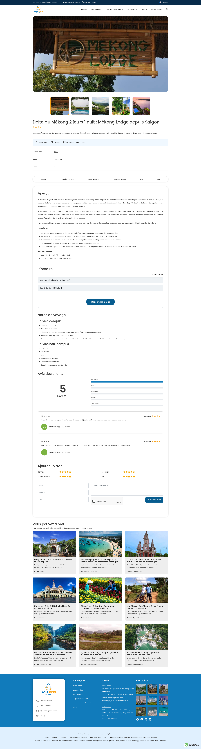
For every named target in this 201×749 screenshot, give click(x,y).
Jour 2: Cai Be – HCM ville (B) (51, 288)
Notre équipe (78, 690)
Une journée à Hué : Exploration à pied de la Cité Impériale (53, 560)
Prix (141, 179)
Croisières (131, 9)
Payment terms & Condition (83, 703)
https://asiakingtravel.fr (49, 716)
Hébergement (93, 179)
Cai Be (56, 152)
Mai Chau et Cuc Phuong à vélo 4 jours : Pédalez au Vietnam (145, 607)
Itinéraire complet (67, 179)
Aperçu (43, 179)
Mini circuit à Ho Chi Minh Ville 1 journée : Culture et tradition (52, 607)
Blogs (143, 9)
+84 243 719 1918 (90, 2)
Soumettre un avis (154, 500)
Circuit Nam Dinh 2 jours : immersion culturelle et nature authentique (144, 560)
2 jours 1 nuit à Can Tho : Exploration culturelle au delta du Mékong (97, 607)
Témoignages (156, 9)
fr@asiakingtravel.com (71, 2)
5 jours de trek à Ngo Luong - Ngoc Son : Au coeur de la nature (100, 653)
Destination (96, 9)
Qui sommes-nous (114, 9)
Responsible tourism (80, 699)
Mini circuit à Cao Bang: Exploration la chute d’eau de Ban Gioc (144, 653)
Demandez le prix (100, 301)
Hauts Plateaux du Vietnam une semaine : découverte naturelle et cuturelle (53, 653)
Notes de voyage (119, 179)
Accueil (84, 9)
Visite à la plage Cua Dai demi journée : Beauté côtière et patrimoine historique (99, 560)
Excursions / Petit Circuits (75, 142)
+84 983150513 (45, 706)
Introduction (77, 686)
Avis (158, 179)
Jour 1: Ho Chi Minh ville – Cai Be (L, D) (55, 280)
